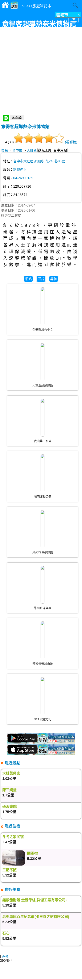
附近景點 (11, 763)
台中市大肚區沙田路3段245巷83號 (39, 161)
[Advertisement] (41, 71)
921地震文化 (42, 719)
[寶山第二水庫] (43, 418)
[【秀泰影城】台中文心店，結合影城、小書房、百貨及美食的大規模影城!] (43, 306)
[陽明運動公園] (43, 473)
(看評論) (71, 142)
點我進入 (20, 169)
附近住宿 (11, 826)
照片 (41, 279)
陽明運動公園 (43, 496)
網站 (28, 279)
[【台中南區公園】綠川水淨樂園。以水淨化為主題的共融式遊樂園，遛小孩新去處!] (43, 585)
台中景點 (60, 150)
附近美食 (11, 889)
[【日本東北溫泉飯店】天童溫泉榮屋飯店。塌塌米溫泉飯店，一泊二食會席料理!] (43, 362)
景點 (4, 150)
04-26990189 (23, 178)
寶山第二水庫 (43, 441)
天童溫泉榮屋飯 (42, 385)
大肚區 (32, 150)
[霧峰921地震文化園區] (43, 696)
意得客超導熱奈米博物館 (25, 126)
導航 (53, 279)
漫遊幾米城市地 (42, 663)
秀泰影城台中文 (42, 329)
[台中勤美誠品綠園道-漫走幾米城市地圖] (43, 640)
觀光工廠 (45, 150)
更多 (5, 956)
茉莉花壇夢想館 (42, 552)
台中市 (17, 150)
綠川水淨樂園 (43, 608)
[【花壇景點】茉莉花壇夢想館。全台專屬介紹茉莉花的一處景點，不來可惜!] (43, 529)
